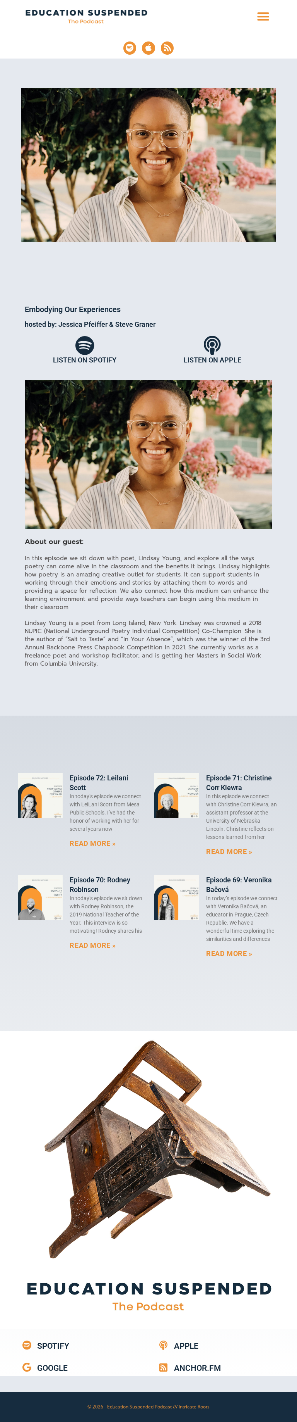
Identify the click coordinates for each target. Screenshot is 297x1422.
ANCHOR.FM (197, 1368)
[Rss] (167, 48)
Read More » (93, 843)
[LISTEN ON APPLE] (212, 345)
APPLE (186, 1346)
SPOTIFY (53, 1346)
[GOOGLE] (26, 1367)
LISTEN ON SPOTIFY (84, 360)
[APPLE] (163, 1345)
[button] (263, 16)
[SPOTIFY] (26, 1345)
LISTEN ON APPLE (212, 360)
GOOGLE (52, 1368)
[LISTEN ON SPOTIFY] (84, 345)
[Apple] (148, 48)
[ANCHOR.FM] (163, 1367)
